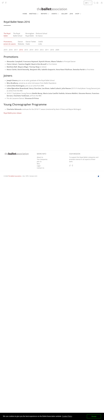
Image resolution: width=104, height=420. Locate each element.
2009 (57, 50)
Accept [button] (94, 416)
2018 (10, 50)
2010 (52, 50)
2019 (5, 50)
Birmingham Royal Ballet (29, 34)
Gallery (64, 14)
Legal (38, 166)
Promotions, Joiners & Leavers (10, 43)
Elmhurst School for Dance (41, 34)
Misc (38, 164)
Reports (44, 14)
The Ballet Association (14, 176)
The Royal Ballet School (17, 34)
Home (25, 14)
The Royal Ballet (7, 34)
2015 (26, 50)
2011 (47, 50)
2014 (31, 50)
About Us (40, 157)
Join (71, 14)
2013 (36, 50)
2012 (42, 50)
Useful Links (40, 43)
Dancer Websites (21, 43)
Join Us (39, 161)
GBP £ (86, 3)
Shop (77, 14)
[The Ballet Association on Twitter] (3, 3)
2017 (16, 50)
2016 (21, 50)
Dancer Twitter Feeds (31, 43)
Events (54, 14)
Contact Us (40, 168)
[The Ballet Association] (52, 8)
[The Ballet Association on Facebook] (6, 3)
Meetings (32, 14)
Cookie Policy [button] (67, 416)
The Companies (42, 159)
